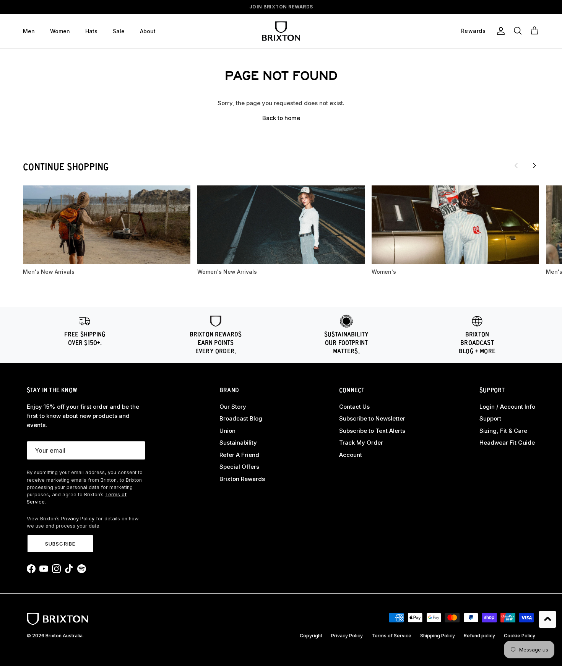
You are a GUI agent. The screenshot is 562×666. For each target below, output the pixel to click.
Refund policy (479, 635)
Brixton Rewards (242, 478)
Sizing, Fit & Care (503, 430)
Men (29, 31)
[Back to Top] (547, 619)
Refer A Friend (239, 454)
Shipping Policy (437, 635)
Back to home (281, 118)
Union (227, 430)
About (148, 31)
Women (60, 31)
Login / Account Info (507, 406)
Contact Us (354, 406)
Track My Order (361, 442)
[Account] (499, 31)
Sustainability (238, 442)
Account (350, 454)
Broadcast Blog (240, 418)
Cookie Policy (519, 635)
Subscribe (60, 544)
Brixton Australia (64, 635)
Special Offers (239, 466)
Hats (91, 31)
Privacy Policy (77, 518)
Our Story (232, 406)
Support (490, 418)
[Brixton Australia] (281, 31)
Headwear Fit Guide (507, 442)
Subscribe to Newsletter (372, 418)
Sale (119, 31)
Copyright (311, 635)
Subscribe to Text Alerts (372, 430)
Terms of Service (391, 635)
